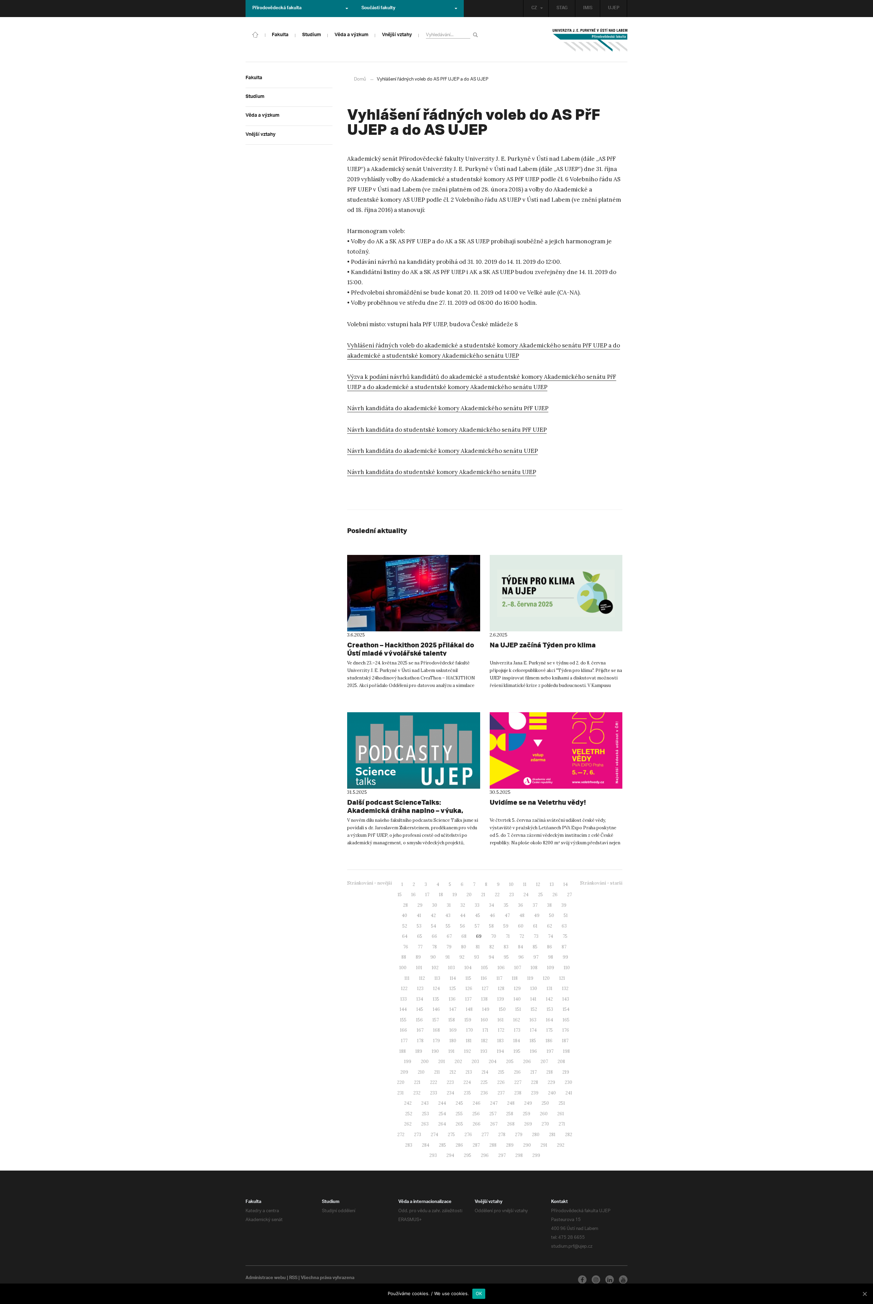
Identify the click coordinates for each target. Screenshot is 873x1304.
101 (419, 968)
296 (485, 1155)
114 (453, 978)
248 (511, 1103)
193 (483, 1051)
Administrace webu (266, 1278)
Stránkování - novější (369, 883)
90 (433, 957)
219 (565, 1072)
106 (501, 968)
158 (451, 1020)
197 (550, 1051)
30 (434, 905)
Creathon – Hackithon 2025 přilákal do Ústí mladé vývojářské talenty (410, 649)
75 (565, 936)
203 (475, 1061)
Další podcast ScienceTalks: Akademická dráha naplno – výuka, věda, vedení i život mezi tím (405, 810)
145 (419, 1009)
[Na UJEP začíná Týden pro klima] (556, 593)
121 (562, 978)
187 (565, 1041)
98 (550, 957)
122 (404, 988)
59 (505, 926)
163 (533, 1020)
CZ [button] (534, 8)
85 (535, 947)
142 (549, 999)
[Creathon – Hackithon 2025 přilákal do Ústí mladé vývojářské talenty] (413, 593)
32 (462, 905)
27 (569, 895)
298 (519, 1155)
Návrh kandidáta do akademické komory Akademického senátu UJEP (442, 451)
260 (544, 1114)
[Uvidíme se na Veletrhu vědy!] (556, 750)
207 (544, 1061)
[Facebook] (582, 1279)
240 (552, 1093)
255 (459, 1114)
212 (452, 1072)
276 (468, 1134)
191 (451, 1051)
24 (526, 895)
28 (405, 905)
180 (452, 1041)
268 (511, 1124)
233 (433, 1093)
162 (516, 1020)
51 (566, 915)
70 (493, 936)
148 (469, 1009)
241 (568, 1093)
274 (434, 1134)
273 (417, 1134)
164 (549, 1020)
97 (535, 957)
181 (469, 1041)
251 (562, 1103)
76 (405, 947)
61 (535, 926)
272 (400, 1134)
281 (552, 1134)
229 (551, 1082)
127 (485, 988)
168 (436, 1030)
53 (419, 926)
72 (521, 936)
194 (500, 1051)
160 (484, 1020)
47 (507, 915)
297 (502, 1155)
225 (484, 1082)
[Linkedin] (609, 1279)
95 (506, 957)
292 (560, 1145)
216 (517, 1072)
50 (551, 915)
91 (447, 957)
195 (517, 1051)
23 (511, 895)
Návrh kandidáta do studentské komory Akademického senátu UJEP (441, 472)
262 (408, 1124)
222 (433, 1082)
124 (436, 988)
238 (517, 1093)
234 (450, 1093)
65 (419, 936)
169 (453, 1030)
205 (510, 1061)
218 (549, 1072)
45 (477, 915)
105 (484, 968)
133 (403, 999)
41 (419, 915)
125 (452, 988)
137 (468, 999)
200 (425, 1061)
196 (533, 1051)
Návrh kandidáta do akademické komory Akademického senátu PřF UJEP (447, 408)
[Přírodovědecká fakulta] (255, 34)
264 (442, 1124)
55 (448, 926)
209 (404, 1072)
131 (549, 988)
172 (501, 1030)
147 (452, 1009)
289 (510, 1145)
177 (404, 1041)
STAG (562, 8)
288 (493, 1145)
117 (499, 978)
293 (433, 1155)
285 (442, 1145)
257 (493, 1114)
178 (420, 1041)
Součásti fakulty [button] (378, 8)
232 (416, 1093)
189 (418, 1051)
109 (550, 968)
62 (549, 926)
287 (476, 1145)
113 (437, 978)
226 (501, 1082)
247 (494, 1103)
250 (545, 1103)
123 (420, 988)
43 (447, 915)
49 (536, 915)
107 (517, 968)
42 (433, 915)
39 (563, 905)
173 (517, 1030)
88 (403, 957)
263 (425, 1124)
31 (449, 905)
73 (536, 936)
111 (407, 978)
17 (427, 895)
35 (506, 905)
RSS (293, 1278)
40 (404, 915)
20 (469, 895)
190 (435, 1051)
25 (540, 895)
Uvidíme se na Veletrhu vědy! (538, 802)
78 (434, 947)
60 (520, 926)
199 (407, 1061)
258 (509, 1114)
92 (461, 957)
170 (469, 1030)
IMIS (587, 8)
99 (565, 957)
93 (476, 957)
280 (535, 1134)
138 (484, 999)
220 (400, 1082)
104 (468, 968)
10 (511, 884)
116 (484, 978)
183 (500, 1041)
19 (455, 895)
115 (468, 978)
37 (535, 905)
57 (477, 926)
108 (534, 968)
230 (568, 1082)
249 (528, 1103)
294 (450, 1155)
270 (545, 1124)
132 (565, 988)
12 (538, 884)
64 (405, 936)
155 (403, 1020)
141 (533, 999)
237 (501, 1093)
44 (462, 915)
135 (436, 999)
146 (436, 1009)
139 (500, 999)
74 (550, 936)
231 (400, 1093)
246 (476, 1103)
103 (451, 968)
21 (483, 895)
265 (459, 1124)
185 (533, 1041)
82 (491, 947)
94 (491, 957)
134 (419, 999)
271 (562, 1124)
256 (476, 1114)
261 (560, 1114)
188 (402, 1051)
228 (534, 1082)
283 (408, 1145)
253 (425, 1114)
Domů (360, 79)
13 (552, 884)
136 (452, 999)
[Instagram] (596, 1279)
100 (402, 968)
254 (442, 1114)
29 (420, 905)
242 (408, 1103)
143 (565, 999)
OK (479, 1293)
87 (564, 947)
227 (517, 1082)
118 (515, 978)
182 (484, 1041)
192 (467, 1051)
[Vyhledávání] (476, 34)
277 (485, 1134)
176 (565, 1030)
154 (566, 1009)
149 (485, 1009)
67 (449, 936)
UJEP (613, 8)
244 (442, 1103)
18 (441, 895)
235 (467, 1093)
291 (544, 1145)
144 (403, 1009)
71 (508, 936)
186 (549, 1041)
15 (400, 895)
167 (420, 1030)
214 (485, 1072)
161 (501, 1020)
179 (436, 1041)
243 (425, 1103)
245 (459, 1103)
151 (518, 1009)
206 (527, 1061)
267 (494, 1124)
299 (536, 1155)
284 (425, 1145)
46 (492, 915)
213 (468, 1072)
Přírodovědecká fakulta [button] (276, 8)
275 (451, 1134)
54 (433, 926)
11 (525, 884)
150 (502, 1009)
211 (437, 1072)
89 (418, 957)
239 (534, 1093)
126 (468, 988)
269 (528, 1124)
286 (459, 1145)
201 (441, 1061)
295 (467, 1155)
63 (564, 926)
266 (476, 1124)
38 (549, 905)
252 (408, 1114)
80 (463, 947)
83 (506, 947)
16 (413, 895)
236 (484, 1093)
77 (420, 947)
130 (533, 988)
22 (497, 895)
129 (517, 988)
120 (546, 978)
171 (485, 1030)
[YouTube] (623, 1279)
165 (566, 1020)
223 (450, 1082)
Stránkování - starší (601, 883)
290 (527, 1145)
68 (464, 936)
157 (435, 1020)
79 (449, 947)
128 (501, 988)
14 (565, 884)
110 (567, 968)
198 (566, 1051)
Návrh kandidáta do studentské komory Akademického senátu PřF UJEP (447, 429)
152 (534, 1009)
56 (462, 926)
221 (417, 1082)
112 (422, 978)
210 (421, 1072)
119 (530, 978)
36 (520, 905)
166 (403, 1030)
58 (491, 926)
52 (404, 926)
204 (493, 1061)
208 (561, 1061)
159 (467, 1020)
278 (501, 1134)
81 (478, 947)
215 (501, 1072)
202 (458, 1061)
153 (550, 1009)
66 (434, 936)
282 (568, 1134)
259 (526, 1114)
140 (517, 999)
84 (520, 947)
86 (549, 947)
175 (549, 1030)
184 (516, 1041)
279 (518, 1134)
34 (491, 905)
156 (419, 1020)
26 (555, 895)
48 (521, 915)
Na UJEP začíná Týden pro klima (543, 645)
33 (477, 905)
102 (435, 968)
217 (533, 1072)
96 (521, 957)
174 (533, 1030)
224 (467, 1082)
